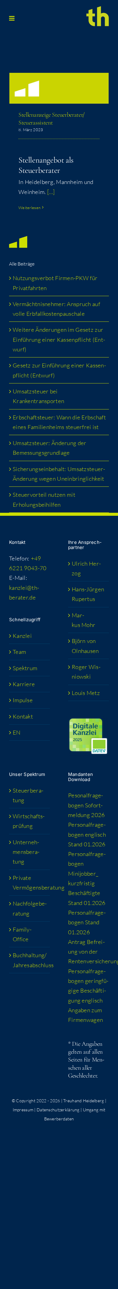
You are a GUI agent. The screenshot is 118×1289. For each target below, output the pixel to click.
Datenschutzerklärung (58, 1109)
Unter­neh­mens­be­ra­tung (26, 851)
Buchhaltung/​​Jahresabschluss (30, 959)
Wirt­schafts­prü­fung (28, 820)
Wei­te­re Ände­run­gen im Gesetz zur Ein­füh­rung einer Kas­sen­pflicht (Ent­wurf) (59, 339)
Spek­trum (25, 668)
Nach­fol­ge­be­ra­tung (30, 908)
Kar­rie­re (24, 684)
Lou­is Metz (86, 692)
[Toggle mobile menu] (12, 18)
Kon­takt (23, 716)
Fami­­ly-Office (22, 934)
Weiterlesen (29, 207)
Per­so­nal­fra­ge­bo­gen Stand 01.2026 (87, 922)
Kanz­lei (22, 635)
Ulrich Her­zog (86, 568)
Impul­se (23, 700)
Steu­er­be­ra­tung (28, 795)
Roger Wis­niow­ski (86, 671)
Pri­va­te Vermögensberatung (30, 882)
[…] (51, 191)
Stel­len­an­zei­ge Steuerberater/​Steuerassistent (51, 118)
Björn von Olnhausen (85, 645)
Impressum (23, 1109)
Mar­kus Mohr (83, 620)
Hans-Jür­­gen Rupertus (88, 594)
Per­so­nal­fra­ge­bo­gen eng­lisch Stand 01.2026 (87, 834)
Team (19, 651)
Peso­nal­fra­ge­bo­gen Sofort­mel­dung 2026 (86, 805)
